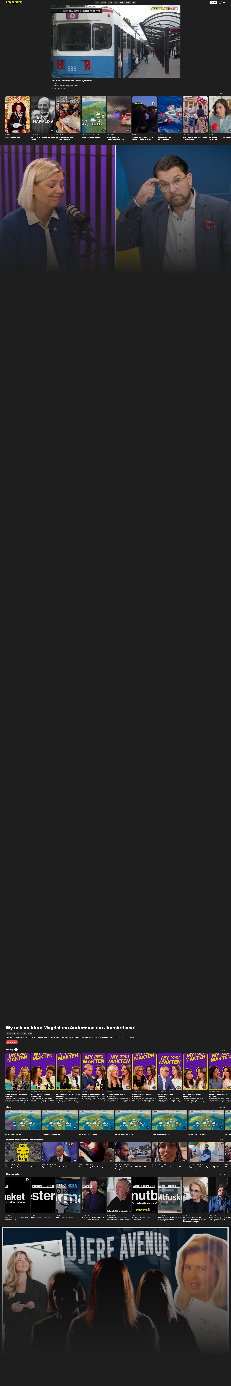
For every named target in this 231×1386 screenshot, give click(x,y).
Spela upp (13, 1048)
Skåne (55, 93)
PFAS (61, 93)
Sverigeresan (69, 93)
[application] (115, 41)
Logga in (213, 2)
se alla (222, 99)
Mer (134, 2)
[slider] (115, 77)
